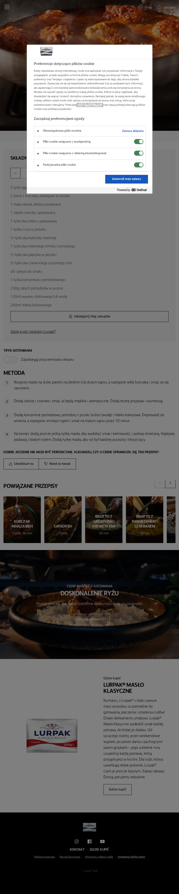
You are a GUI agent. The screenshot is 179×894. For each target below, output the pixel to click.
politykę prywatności (59, 109)
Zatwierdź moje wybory (126, 179)
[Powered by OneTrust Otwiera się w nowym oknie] (133, 190)
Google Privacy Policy (89, 105)
